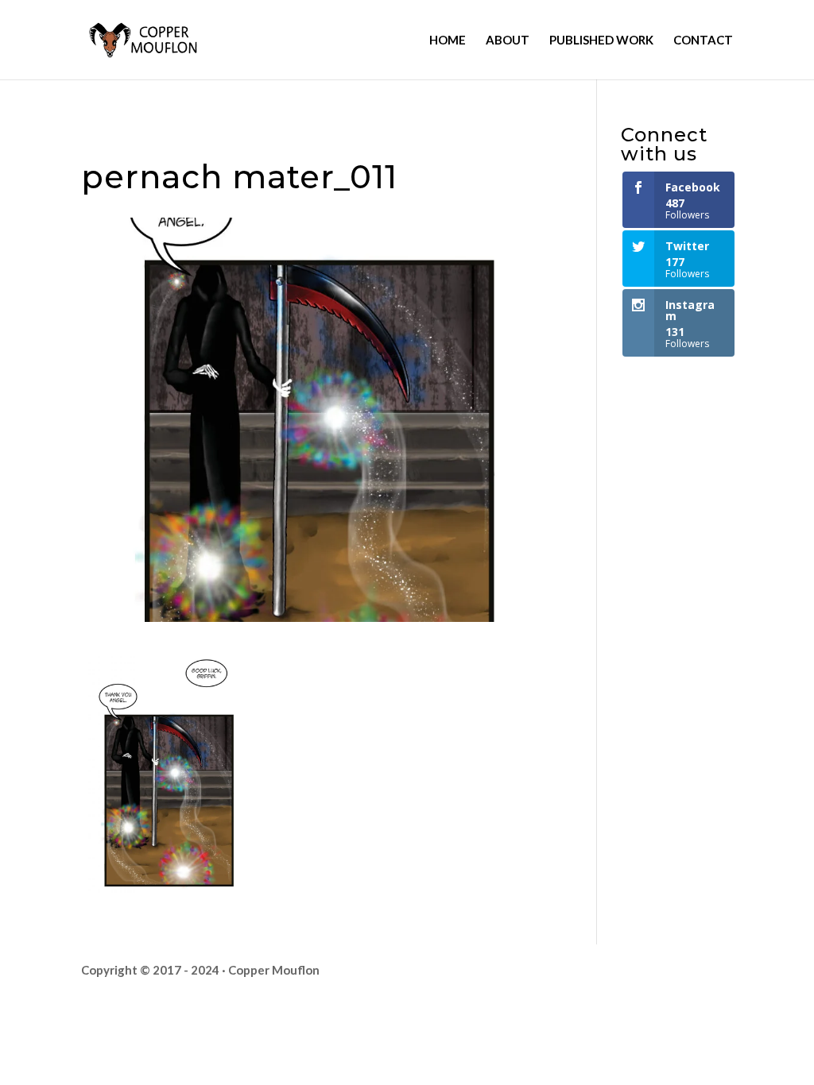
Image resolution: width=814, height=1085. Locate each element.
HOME (447, 40)
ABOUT (507, 40)
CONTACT (703, 40)
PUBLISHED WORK (601, 40)
